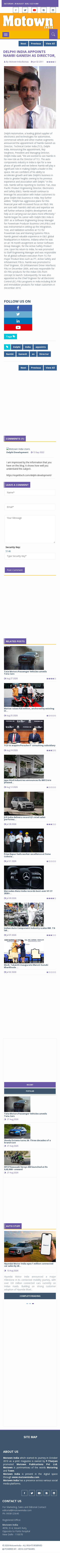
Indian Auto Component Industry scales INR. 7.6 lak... (29, 929)
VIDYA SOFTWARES (26, 1549)
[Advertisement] (30, 405)
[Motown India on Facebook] (16, 10)
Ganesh (22, 354)
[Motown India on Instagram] (44, 10)
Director (44, 354)
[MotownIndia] (30, 22)
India (28, 346)
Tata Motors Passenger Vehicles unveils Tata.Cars (25, 672)
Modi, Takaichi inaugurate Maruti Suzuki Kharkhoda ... (26, 966)
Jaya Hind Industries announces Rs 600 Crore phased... (27, 781)
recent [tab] (30, 1085)
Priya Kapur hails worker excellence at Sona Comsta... (27, 855)
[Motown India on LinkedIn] (53, 10)
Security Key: (13, 547)
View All (50, 43)
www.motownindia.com (25, 1477)
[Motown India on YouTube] (34, 10)
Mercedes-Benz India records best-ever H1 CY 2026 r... (28, 892)
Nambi (10, 354)
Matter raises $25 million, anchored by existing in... (29, 709)
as (33, 354)
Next (23, 43)
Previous (36, 43)
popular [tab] (30, 1091)
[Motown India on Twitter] (25, 10)
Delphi (16, 346)
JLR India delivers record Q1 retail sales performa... (24, 818)
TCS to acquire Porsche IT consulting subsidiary (29, 745)
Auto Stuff (13, 1226)
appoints (41, 346)
